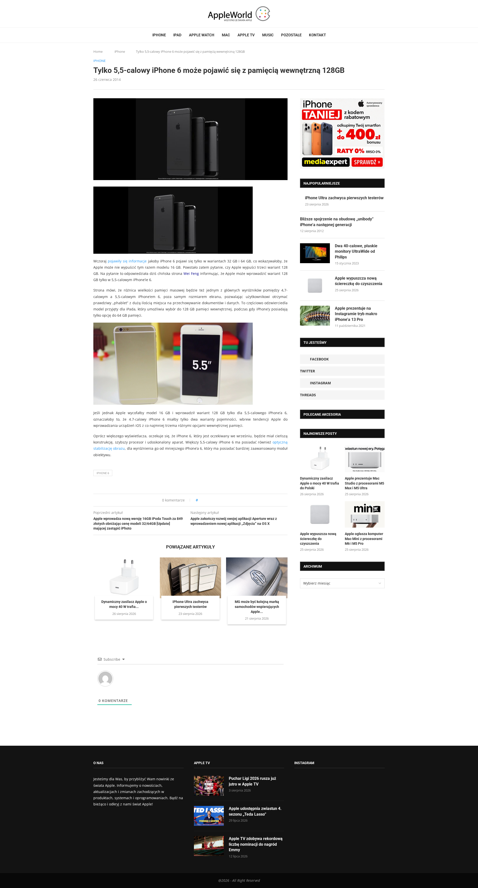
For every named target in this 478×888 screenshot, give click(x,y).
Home (98, 51)
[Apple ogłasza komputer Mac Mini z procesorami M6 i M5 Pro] (365, 514)
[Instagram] (105, 13)
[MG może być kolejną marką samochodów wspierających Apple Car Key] (257, 577)
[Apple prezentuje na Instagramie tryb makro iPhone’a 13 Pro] (315, 316)
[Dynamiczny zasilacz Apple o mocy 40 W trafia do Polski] (124, 577)
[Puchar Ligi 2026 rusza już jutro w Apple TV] (209, 786)
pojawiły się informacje (127, 261)
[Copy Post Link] (212, 500)
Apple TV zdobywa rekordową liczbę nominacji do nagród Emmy (256, 844)
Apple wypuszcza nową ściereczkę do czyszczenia (358, 281)
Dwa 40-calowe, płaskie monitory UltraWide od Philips (356, 251)
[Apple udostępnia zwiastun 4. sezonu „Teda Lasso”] (209, 816)
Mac (226, 35)
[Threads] (109, 13)
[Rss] (114, 13)
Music (268, 35)
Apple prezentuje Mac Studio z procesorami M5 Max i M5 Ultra (364, 483)
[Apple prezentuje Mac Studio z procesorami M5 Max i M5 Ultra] (365, 458)
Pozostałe (291, 35)
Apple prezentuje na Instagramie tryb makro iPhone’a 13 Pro (356, 314)
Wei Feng (191, 273)
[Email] (121, 13)
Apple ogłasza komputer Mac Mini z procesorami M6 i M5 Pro (364, 538)
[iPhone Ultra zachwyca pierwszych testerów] (190, 577)
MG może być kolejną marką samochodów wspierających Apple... (257, 606)
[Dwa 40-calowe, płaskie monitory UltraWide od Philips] (315, 253)
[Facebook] (95, 13)
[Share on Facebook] (206, 500)
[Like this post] (200, 500)
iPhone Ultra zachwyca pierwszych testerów (344, 198)
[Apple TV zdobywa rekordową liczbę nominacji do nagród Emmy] (209, 846)
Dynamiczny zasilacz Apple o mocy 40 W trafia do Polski (319, 483)
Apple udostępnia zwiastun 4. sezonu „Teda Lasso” (255, 811)
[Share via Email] (219, 500)
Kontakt (317, 35)
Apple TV (246, 35)
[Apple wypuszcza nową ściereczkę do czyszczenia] (315, 286)
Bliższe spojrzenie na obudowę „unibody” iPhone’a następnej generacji (337, 222)
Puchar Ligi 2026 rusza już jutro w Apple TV (252, 781)
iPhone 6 (103, 473)
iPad (177, 35)
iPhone (159, 35)
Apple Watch (201, 35)
